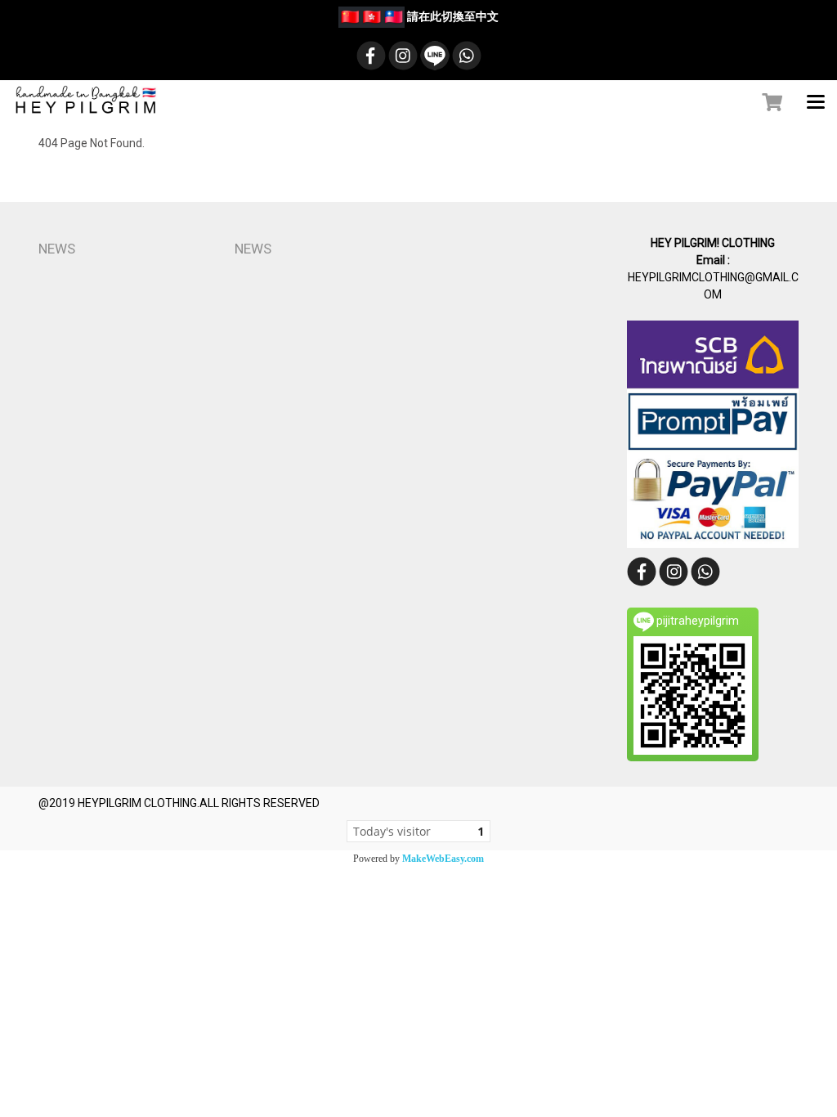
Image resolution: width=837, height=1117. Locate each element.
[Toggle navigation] (816, 103)
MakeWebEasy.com (443, 858)
